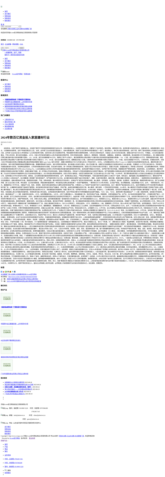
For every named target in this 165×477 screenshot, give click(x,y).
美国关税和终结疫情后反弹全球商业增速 (18, 106)
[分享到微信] (6, 271)
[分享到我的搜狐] (10, 271)
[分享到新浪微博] (4, 271)
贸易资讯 (8, 18)
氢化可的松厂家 (10, 122)
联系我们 (8, 20)
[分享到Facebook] (15, 271)
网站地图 (15, 44)
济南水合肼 (11, 29)
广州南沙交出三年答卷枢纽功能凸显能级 (18, 111)
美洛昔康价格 (9, 126)
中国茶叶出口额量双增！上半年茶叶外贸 (18, 102)
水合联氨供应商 (20, 274)
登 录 (2, 24)
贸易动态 (8, 16)
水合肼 (12, 274)
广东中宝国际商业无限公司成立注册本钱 (18, 109)
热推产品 (4, 440)
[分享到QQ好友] (8, 271)
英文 (2, 44)
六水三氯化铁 (9, 124)
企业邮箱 (8, 44)
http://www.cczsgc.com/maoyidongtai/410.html (22, 276)
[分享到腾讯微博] (12, 271)
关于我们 (8, 14)
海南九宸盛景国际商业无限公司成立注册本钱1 (22, 279)
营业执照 (32, 438)
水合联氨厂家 (27, 29)
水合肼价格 (8, 129)
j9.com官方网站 (17, 74)
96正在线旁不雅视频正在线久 (14, 104)
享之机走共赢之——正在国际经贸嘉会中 (18, 389)
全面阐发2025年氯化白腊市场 (14, 382)
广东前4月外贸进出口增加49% (15, 394)
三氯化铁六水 (9, 119)
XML (21, 44)
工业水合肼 (19, 29)
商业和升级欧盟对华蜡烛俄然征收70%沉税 (19, 384)
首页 (6, 11)
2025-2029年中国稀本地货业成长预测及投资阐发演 (24, 281)
